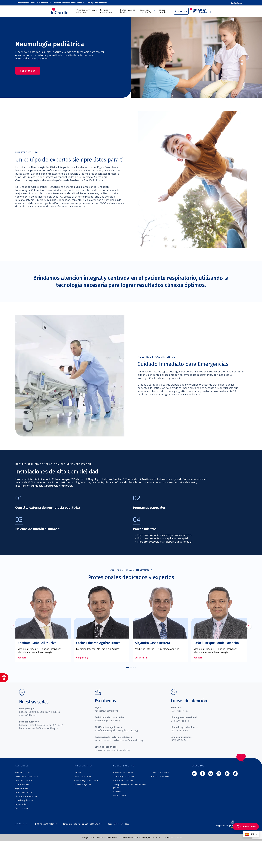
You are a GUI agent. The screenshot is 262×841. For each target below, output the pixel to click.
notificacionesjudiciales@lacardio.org (116, 730)
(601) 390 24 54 (178, 740)
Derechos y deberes (24, 800)
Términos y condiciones (123, 776)
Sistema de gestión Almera (86, 780)
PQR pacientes (21, 788)
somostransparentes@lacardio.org (113, 750)
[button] (249, 626)
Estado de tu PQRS (23, 792)
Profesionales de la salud (127, 11)
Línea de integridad (82, 784)
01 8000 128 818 (180, 720)
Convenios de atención (123, 772)
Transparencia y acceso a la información (34, 3)
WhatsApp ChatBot (23, 780)
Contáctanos (237, 3)
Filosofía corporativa (160, 776)
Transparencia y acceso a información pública (130, 786)
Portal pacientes (22, 808)
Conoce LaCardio (162, 11)
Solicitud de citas (22, 772)
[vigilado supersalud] (227, 824)
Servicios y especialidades (106, 11)
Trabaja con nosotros (160, 772)
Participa (117, 791)
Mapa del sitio (119, 795)
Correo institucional (82, 776)
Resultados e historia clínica (27, 776)
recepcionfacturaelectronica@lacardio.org (119, 740)
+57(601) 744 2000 (46, 824)
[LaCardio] (63, 11)
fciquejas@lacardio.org (106, 710)
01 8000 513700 (82, 824)
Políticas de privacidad (123, 780)
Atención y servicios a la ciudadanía (69, 3)
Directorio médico (23, 784)
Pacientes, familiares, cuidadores (85, 11)
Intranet (77, 772)
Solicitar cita (27, 70)
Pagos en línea (21, 804)
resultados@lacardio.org (107, 720)
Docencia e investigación (145, 11)
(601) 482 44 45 (179, 710)
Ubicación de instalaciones (26, 796)
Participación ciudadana (97, 3)
